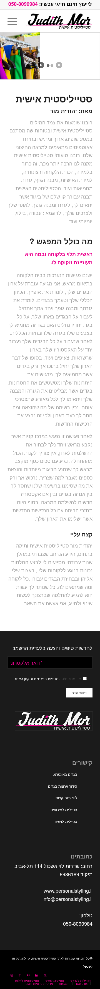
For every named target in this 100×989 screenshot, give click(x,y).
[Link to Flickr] (28, 975)
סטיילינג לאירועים (64, 809)
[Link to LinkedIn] (36, 975)
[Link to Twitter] (45, 975)
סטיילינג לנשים (66, 821)
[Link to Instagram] (12, 975)
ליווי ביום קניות (66, 797)
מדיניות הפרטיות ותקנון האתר (36, 678)
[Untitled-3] (58, 21)
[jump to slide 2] (52, 65)
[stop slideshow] (59, 65)
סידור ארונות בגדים (62, 786)
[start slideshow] (41, 65)
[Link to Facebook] (20, 975)
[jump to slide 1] (48, 65)
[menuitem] (14, 21)
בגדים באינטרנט (64, 774)
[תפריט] (14, 21)
